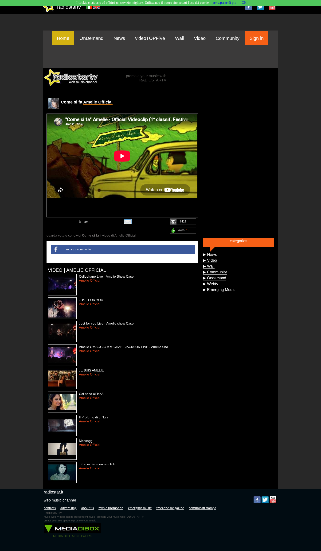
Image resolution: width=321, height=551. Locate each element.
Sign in (257, 38)
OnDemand (91, 38)
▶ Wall (209, 266)
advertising (68, 508)
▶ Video (210, 260)
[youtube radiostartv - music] (272, 6)
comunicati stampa (202, 508)
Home (63, 38)
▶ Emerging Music (219, 289)
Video (200, 38)
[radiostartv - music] (48, 11)
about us (87, 508)
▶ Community (215, 272)
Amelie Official (98, 102)
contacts (50, 508)
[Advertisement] (160, 56)
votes (183, 230)
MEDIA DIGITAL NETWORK (72, 536)
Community (227, 38)
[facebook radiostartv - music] (248, 6)
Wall (179, 38)
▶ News (210, 254)
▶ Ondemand (214, 278)
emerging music (140, 508)
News (119, 38)
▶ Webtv (210, 284)
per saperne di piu (224, 2)
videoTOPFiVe (150, 38)
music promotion (110, 508)
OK (244, 2)
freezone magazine (170, 508)
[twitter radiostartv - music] (260, 6)
